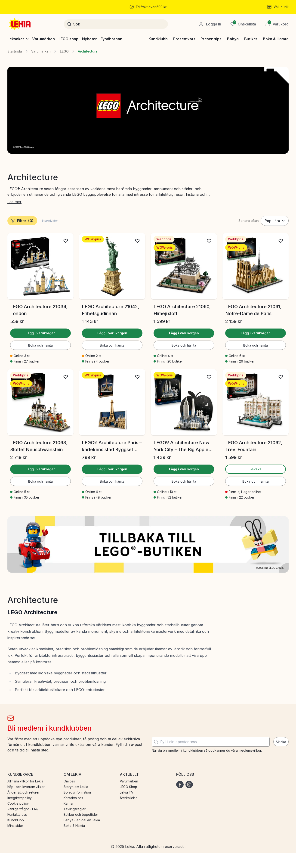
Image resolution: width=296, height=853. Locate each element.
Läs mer (14, 201)
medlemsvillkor (250, 750)
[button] (277, 24)
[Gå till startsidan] (20, 24)
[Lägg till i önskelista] (66, 241)
